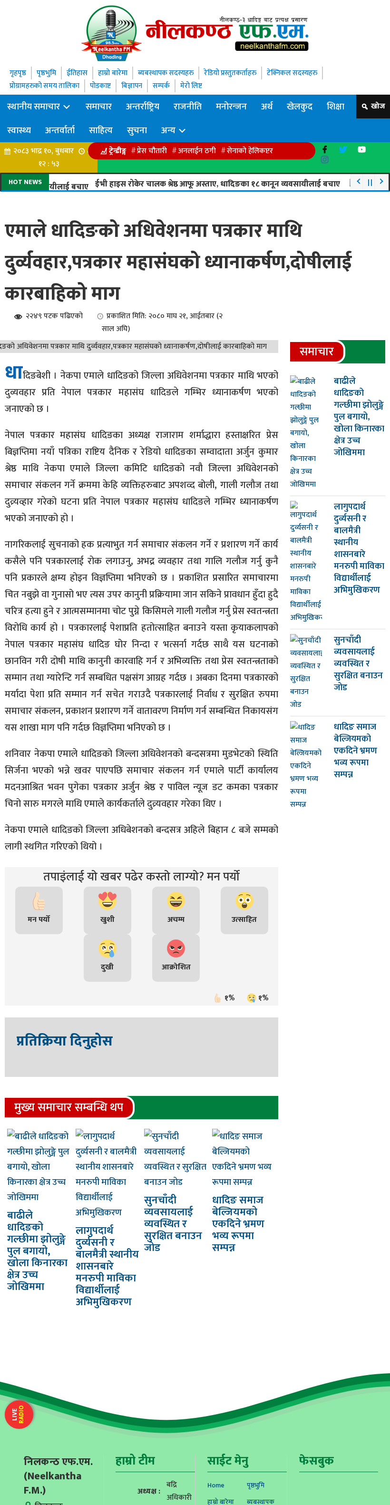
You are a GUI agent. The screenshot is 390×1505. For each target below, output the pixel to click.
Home (215, 1485)
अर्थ (267, 106)
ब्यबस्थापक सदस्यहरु (167, 73)
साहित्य (101, 130)
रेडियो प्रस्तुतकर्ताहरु (235, 73)
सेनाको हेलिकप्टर (250, 151)
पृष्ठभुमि (46, 73)
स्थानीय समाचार (34, 106)
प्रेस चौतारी (152, 151)
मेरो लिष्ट (198, 85)
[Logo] (195, 33)
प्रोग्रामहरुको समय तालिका (46, 85)
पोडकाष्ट (104, 85)
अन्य (169, 130)
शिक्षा (335, 106)
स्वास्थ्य (19, 130)
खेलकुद (299, 106)
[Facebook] (324, 149)
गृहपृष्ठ (18, 73)
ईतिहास (77, 73)
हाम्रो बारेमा (112, 73)
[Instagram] (324, 159)
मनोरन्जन (231, 106)
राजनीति (188, 106)
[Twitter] (343, 149)
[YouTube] (361, 149)
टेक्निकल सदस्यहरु (300, 73)
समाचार (99, 106)
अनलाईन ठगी (197, 151)
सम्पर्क (167, 85)
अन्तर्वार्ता (60, 130)
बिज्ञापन (137, 85)
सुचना (137, 130)
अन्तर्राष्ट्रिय (142, 106)
